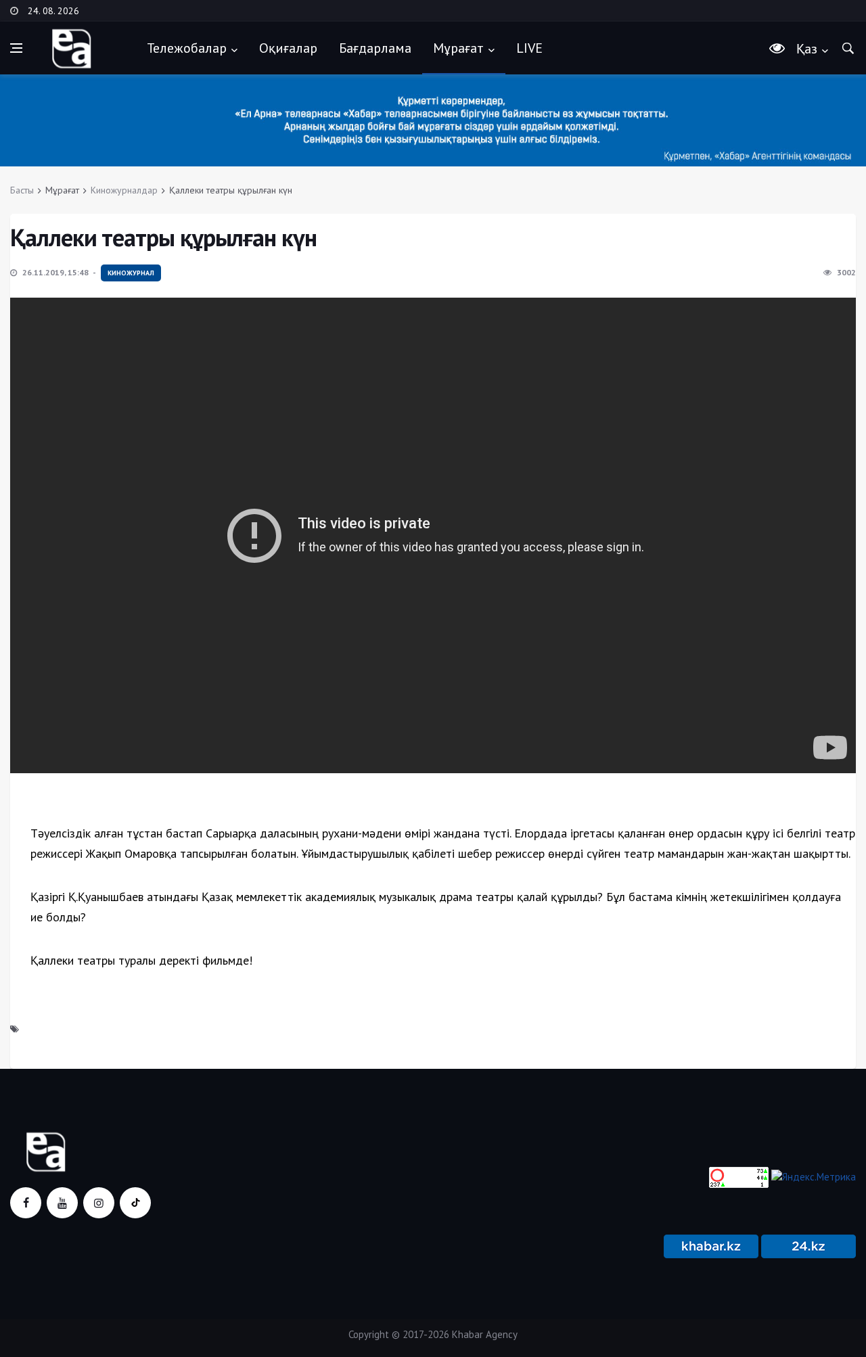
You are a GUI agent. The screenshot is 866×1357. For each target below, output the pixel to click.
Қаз (806, 49)
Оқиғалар (288, 48)
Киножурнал (131, 273)
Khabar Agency (485, 1334)
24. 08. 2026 (53, 11)
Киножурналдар (124, 190)
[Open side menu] (16, 48)
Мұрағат (458, 48)
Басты (22, 190)
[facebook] (25, 1202)
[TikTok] (135, 1202)
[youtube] (62, 1202)
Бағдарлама (375, 48)
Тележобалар (187, 48)
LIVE (529, 48)
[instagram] (98, 1202)
